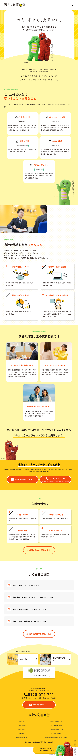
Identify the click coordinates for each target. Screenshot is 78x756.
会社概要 (21, 733)
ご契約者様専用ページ (56, 729)
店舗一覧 (21, 721)
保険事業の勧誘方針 (21, 737)
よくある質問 (21, 729)
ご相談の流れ (21, 725)
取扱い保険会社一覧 (56, 721)
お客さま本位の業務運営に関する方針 (56, 737)
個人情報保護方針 (56, 733)
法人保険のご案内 (56, 725)
